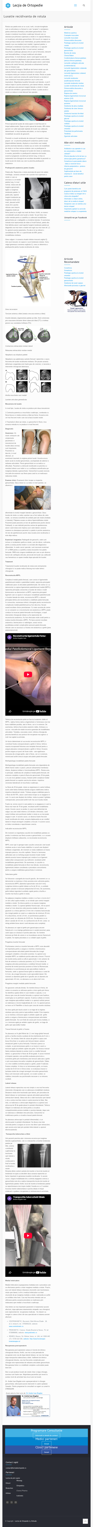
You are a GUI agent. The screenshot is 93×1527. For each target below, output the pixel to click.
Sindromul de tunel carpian (73, 283)
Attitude (34, 1521)
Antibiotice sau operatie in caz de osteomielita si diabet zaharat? (74, 151)
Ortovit (8, 1483)
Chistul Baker (69, 55)
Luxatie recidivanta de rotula (74, 86)
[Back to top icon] (85, 1521)
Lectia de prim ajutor (13, 1478)
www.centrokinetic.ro (16, 1326)
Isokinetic (19, 1496)
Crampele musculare (71, 35)
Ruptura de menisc (70, 93)
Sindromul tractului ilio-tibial (73, 113)
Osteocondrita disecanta (72, 40)
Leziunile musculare (71, 38)
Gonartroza (68, 270)
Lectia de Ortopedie (22, 1521)
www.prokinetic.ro (31, 1332)
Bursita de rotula (70, 53)
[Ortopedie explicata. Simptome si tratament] (24, 5)
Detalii (46, 1444)
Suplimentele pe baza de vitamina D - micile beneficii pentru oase (74, 173)
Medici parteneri (46, 1439)
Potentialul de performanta (73, 131)
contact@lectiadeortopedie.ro (16, 1468)
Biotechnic (9, 1488)
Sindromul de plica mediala (73, 106)
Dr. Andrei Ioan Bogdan (34, 1393)
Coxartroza (68, 268)
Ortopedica (20, 1486)
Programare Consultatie (46, 1430)
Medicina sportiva (70, 33)
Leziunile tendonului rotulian (74, 83)
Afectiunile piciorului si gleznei (74, 285)
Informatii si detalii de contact (46, 1435)
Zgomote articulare (70, 136)
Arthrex (8, 1493)
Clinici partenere (46, 1447)
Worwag (19, 1480)
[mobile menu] (75, 5)
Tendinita (67, 134)
